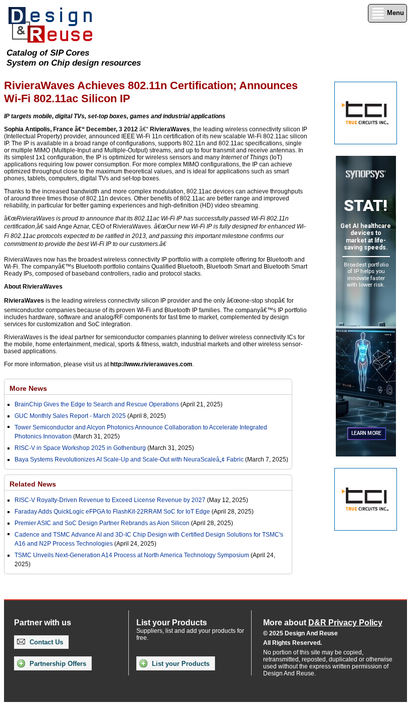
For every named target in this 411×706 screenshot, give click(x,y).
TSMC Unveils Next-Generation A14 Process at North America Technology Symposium (132, 555)
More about (322, 622)
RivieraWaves (170, 129)
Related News (33, 484)
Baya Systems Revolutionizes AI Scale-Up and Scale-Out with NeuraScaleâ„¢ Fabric (129, 459)
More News (28, 388)
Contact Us (45, 642)
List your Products (180, 663)
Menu (394, 13)
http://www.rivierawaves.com (151, 364)
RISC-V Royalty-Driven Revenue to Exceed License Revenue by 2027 (110, 500)
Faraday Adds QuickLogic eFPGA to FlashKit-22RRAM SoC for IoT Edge (112, 511)
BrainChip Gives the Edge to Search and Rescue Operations (97, 404)
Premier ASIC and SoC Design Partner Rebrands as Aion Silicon (103, 523)
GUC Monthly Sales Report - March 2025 (70, 415)
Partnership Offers (57, 663)
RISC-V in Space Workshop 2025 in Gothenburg (80, 447)
